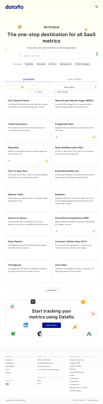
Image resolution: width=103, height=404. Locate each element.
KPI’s (39, 384)
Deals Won (29, 64)
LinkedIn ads (74, 384)
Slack (7, 369)
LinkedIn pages (75, 391)
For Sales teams (43, 366)
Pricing (8, 373)
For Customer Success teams (48, 369)
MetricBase (9, 366)
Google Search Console (78, 388)
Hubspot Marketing (77, 372)
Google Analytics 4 (77, 360)
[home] (14, 7)
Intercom (73, 369)
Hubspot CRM (75, 363)
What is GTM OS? (44, 360)
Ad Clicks (52, 64)
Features (8, 360)
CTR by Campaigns (82, 64)
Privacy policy (92, 400)
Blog (39, 380)
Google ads (74, 381)
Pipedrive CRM (75, 366)
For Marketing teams (45, 363)
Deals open (41, 64)
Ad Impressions (65, 64)
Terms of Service (79, 400)
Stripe (72, 375)
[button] (95, 7)
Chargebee (74, 378)
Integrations (9, 363)
